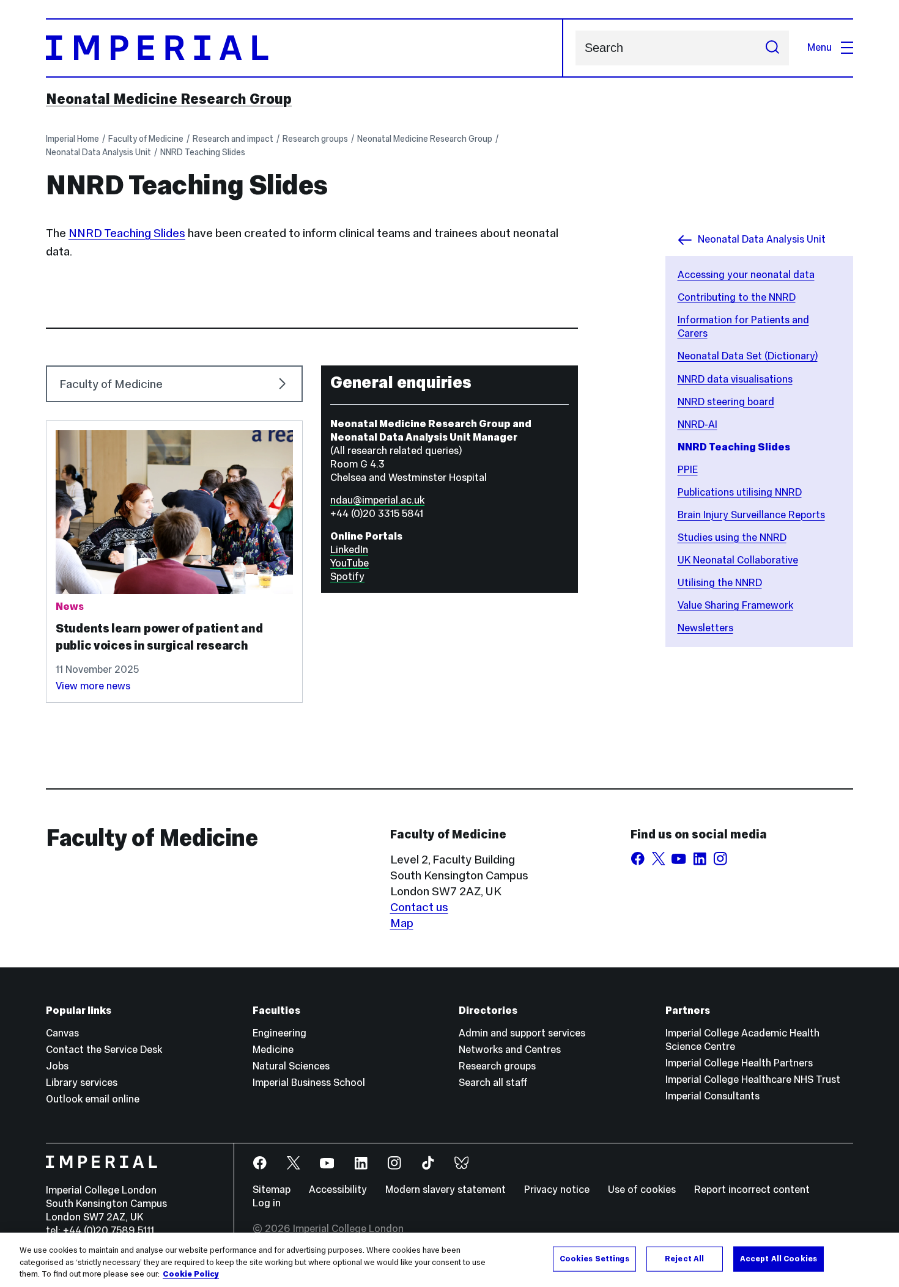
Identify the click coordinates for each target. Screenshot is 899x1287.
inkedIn (352, 549)
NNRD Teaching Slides (202, 152)
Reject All (684, 1258)
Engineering (279, 1033)
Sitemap (271, 1189)
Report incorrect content (752, 1189)
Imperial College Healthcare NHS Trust (752, 1079)
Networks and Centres (510, 1049)
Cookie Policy (191, 1274)
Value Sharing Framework (735, 605)
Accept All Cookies (778, 1258)
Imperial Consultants (712, 1096)
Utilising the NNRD (720, 582)
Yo (335, 563)
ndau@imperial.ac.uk (377, 500)
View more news (93, 686)
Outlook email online (92, 1099)
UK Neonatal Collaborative (738, 560)
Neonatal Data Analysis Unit (98, 152)
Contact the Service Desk (104, 1049)
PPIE (688, 469)
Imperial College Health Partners (739, 1063)
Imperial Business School (309, 1082)
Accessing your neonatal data (746, 274)
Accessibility (338, 1189)
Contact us (419, 907)
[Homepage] (304, 48)
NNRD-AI (697, 424)
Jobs (57, 1066)
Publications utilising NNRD (740, 492)
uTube (355, 563)
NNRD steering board (726, 401)
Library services (81, 1082)
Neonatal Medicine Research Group (169, 99)
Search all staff (493, 1082)
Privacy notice (557, 1189)
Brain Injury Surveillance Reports (751, 514)
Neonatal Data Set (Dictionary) (748, 356)
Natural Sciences (291, 1066)
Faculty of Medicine (145, 138)
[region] (449, 1260)
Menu (819, 47)
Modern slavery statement (445, 1189)
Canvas (62, 1033)
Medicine (273, 1049)
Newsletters (705, 628)
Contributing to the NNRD (737, 297)
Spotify (347, 576)
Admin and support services (522, 1033)
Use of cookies (642, 1189)
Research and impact (233, 138)
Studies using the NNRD (732, 537)
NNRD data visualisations (735, 379)
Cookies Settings (594, 1258)
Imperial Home (72, 138)
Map (401, 922)
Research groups (315, 138)
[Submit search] (772, 48)
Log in (267, 1203)
